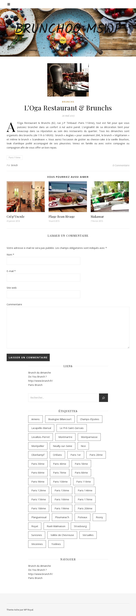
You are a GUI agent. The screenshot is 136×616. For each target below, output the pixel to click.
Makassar (97, 217)
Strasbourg (80, 526)
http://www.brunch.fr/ (40, 380)
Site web (12, 287)
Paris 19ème (62, 508)
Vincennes (37, 544)
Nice (83, 446)
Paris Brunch (35, 384)
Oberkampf (37, 454)
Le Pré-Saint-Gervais (72, 428)
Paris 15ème (38, 499)
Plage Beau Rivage (62, 217)
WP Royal (28, 609)
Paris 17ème (85, 499)
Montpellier (37, 446)
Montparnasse (89, 437)
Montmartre (65, 437)
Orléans (57, 454)
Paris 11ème (14, 157)
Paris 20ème (85, 508)
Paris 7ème (59, 472)
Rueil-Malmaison (56, 526)
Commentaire (14, 304)
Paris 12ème (38, 490)
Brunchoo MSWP (68, 29)
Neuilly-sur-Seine (62, 446)
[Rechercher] (103, 397)
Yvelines (56, 544)
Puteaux (82, 517)
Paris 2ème (96, 454)
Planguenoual (38, 517)
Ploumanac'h (62, 517)
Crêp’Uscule (16, 217)
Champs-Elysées (89, 419)
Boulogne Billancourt (59, 419)
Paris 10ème (60, 481)
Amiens (35, 419)
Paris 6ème (37, 472)
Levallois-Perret (40, 437)
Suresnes (36, 535)
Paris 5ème (81, 463)
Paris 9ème (37, 481)
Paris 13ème (62, 490)
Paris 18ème (38, 508)
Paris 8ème (81, 472)
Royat (34, 526)
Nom (10, 254)
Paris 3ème (37, 463)
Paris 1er (75, 454)
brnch (14, 165)
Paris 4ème (59, 463)
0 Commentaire (121, 165)
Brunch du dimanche (39, 372)
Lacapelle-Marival (41, 428)
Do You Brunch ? (37, 376)
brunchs (68, 101)
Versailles (88, 535)
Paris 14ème (85, 490)
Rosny (99, 517)
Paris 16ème (62, 499)
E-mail (11, 271)
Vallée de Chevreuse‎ (62, 535)
